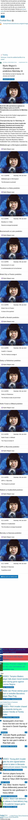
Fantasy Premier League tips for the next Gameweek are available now (14, 666)
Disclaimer (25, 816)
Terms (20, 816)
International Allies (12, 796)
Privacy (16, 816)
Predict (9, 23)
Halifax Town (16, 717)
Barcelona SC (9, 806)
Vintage (26, 23)
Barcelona (8, 699)
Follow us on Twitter (5, 704)
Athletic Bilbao (9, 770)
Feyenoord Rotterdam (16, 699)
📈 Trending (4, 55)
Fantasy (5, 23)
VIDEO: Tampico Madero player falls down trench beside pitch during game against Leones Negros (15, 680)
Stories (16, 23)
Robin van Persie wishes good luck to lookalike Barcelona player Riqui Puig (15, 693)
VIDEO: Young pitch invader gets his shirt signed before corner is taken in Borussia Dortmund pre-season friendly (15, 762)
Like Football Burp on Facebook (9, 702)
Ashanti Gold (4, 796)
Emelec (15, 806)
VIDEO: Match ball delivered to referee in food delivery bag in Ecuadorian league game (15, 801)
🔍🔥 (1, 23)
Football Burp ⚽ (7, 20)
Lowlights (21, 23)
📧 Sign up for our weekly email (9, 576)
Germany (7, 782)
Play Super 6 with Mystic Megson (13, 658)
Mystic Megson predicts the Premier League (14, 650)
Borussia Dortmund (18, 770)
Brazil (2, 782)
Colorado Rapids (5, 746)
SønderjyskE (4, 732)
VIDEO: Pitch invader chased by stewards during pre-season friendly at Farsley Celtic (15, 710)
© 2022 (12, 816)
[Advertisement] (14, 39)
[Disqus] (14, 628)
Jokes (13, 23)
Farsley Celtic (9, 717)
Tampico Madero (9, 687)
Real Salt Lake (13, 746)
